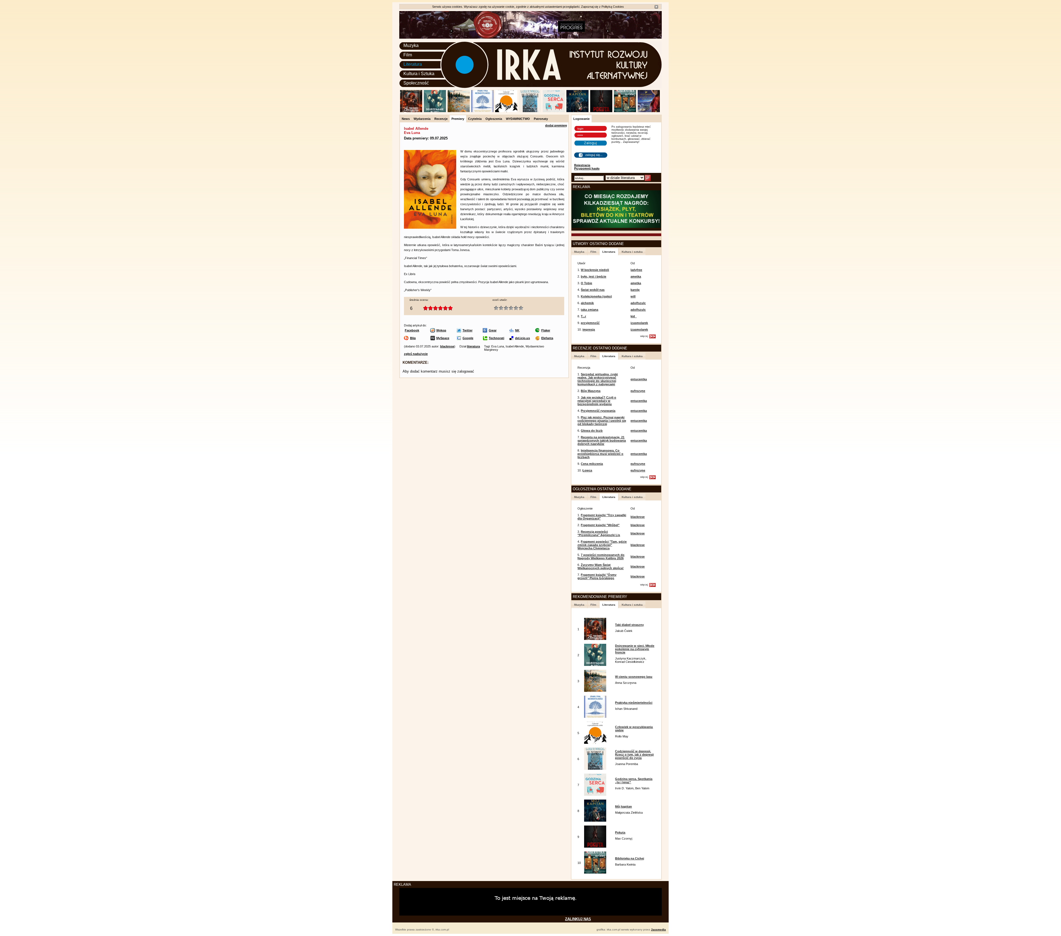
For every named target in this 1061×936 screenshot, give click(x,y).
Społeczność (416, 83)
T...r (583, 316)
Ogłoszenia (493, 118)
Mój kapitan (623, 806)
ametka (636, 276)
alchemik (587, 303)
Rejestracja (582, 165)
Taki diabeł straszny (629, 624)
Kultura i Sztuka (418, 73)
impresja (588, 329)
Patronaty (541, 118)
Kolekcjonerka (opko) (596, 296)
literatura (473, 346)
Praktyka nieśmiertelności (633, 702)
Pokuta (620, 832)
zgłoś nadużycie (416, 353)
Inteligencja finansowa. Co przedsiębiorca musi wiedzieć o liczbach (600, 454)
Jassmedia (658, 929)
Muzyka (411, 45)
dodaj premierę (556, 125)
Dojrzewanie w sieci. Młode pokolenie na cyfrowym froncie (634, 649)
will (633, 296)
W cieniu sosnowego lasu (633, 676)
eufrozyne (638, 390)
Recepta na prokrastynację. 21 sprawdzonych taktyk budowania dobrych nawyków (601, 440)
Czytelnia (475, 118)
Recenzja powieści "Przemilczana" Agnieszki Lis (598, 533)
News (406, 118)
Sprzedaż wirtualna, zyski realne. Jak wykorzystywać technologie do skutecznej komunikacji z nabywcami (597, 379)
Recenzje (441, 118)
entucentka (639, 379)
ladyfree (636, 269)
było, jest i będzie (593, 276)
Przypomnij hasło (587, 168)
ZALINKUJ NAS (578, 919)
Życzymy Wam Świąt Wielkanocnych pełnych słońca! (600, 566)
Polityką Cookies (613, 6)
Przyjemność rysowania (598, 410)
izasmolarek (639, 323)
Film (407, 54)
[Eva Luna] (430, 227)
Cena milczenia (592, 463)
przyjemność (590, 323)
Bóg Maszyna (590, 390)
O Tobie (586, 283)
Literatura (412, 64)
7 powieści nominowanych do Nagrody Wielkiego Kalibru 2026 (600, 556)
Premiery (457, 118)
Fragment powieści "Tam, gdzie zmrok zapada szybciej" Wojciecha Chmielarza (602, 545)
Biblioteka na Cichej (629, 858)
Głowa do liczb (592, 430)
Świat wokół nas (593, 289)
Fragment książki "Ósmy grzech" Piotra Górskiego (596, 576)
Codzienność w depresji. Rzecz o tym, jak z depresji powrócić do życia (634, 755)
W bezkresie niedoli (595, 269)
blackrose (447, 346)
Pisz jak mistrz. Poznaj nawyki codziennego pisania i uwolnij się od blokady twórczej (601, 421)
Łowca (587, 470)
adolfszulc (638, 303)
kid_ (634, 316)
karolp (635, 289)
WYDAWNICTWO (518, 118)
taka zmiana (589, 309)
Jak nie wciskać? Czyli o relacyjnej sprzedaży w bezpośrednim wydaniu (596, 401)
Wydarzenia (422, 118)
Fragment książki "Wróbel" (600, 525)
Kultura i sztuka (632, 251)
